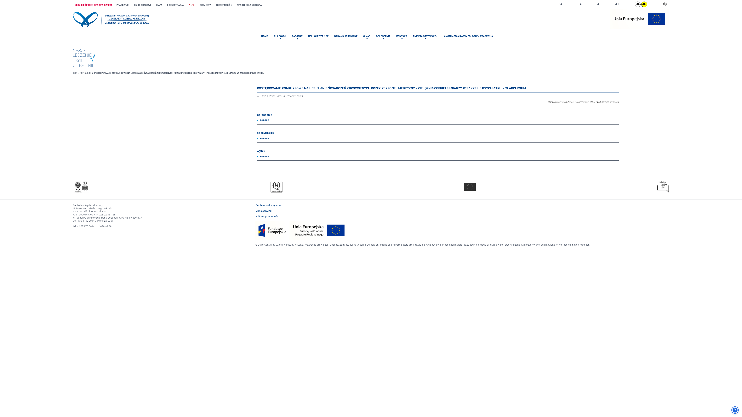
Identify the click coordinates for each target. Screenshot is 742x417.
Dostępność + (224, 5)
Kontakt (401, 36)
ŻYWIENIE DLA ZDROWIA (249, 5)
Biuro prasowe (142, 5)
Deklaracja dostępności (269, 205)
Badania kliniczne (345, 36)
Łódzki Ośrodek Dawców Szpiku (93, 5)
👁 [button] (638, 4)
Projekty (205, 5)
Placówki (280, 36)
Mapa (159, 5)
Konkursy (85, 73)
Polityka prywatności (267, 216)
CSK (75, 73)
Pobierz (264, 120)
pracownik (123, 5)
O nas (366, 36)
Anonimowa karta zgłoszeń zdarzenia (468, 36)
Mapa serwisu (263, 210)
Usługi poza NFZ (318, 36)
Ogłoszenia (383, 36)
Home (264, 36)
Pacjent (297, 36)
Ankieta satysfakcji (425, 36)
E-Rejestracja (175, 5)
